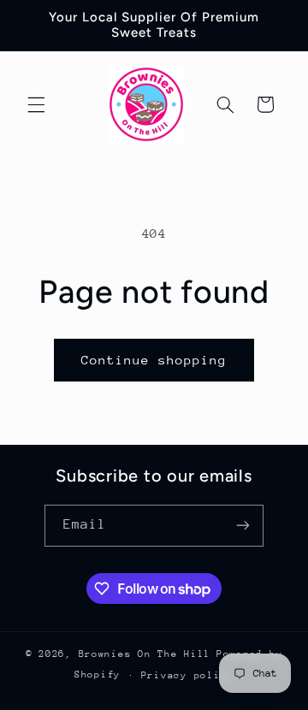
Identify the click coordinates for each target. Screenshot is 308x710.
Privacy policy (187, 675)
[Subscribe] (243, 526)
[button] (36, 104)
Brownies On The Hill (145, 654)
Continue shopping (154, 359)
